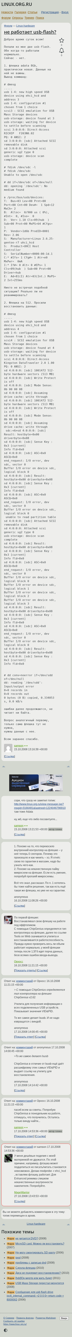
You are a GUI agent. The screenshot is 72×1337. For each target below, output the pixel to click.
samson (18, 745)
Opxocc (18, 961)
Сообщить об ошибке (14, 1321)
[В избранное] (61, 40)
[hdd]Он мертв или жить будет (33, 1278)
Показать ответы (25, 970)
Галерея (20, 12)
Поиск (40, 17)
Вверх (64, 1318)
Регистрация (50, 12)
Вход (64, 12)
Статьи (32, 12)
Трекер (29, 17)
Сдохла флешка (25, 1267)
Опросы (17, 17)
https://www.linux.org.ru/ (15, 1324)
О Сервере (8, 1318)
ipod (18, 1257)
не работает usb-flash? (30, 32)
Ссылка (9, 756)
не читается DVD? (26, 1238)
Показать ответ (24, 1036)
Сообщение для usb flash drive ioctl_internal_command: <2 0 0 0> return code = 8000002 (35, 1296)
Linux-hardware (25, 25)
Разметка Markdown (46, 1318)
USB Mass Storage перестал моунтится (39, 1283)
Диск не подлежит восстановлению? (38, 1272)
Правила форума (25, 1318)
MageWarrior (21, 1192)
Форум (6, 17)
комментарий (24, 981)
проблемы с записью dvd (30, 1262)
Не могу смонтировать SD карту (35, 1252)
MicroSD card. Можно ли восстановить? (39, 1243)
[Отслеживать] (61, 51)
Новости (7, 12)
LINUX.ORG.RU (16, 4)
